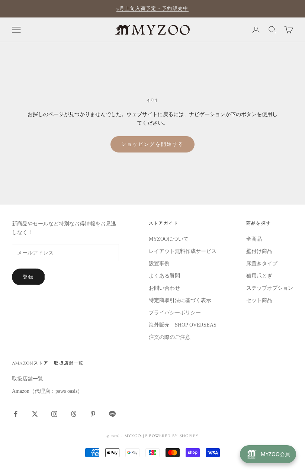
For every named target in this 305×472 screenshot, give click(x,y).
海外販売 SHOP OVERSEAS (182, 325)
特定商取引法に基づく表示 (180, 300)
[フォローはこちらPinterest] (93, 414)
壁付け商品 (259, 251)
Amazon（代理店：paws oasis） (47, 391)
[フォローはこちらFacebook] (15, 414)
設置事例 (159, 263)
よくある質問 (164, 276)
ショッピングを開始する (152, 144)
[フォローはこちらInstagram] (54, 414)
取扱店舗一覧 (27, 379)
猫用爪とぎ (259, 276)
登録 (28, 277)
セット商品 (259, 300)
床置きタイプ (261, 263)
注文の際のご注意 (169, 337)
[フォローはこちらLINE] (112, 414)
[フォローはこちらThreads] (73, 414)
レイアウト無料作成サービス (182, 251)
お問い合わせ (164, 288)
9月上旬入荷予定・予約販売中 (152, 9)
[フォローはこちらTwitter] (35, 414)
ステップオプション (269, 288)
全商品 (254, 239)
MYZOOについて (169, 239)
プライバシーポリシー (175, 312)
